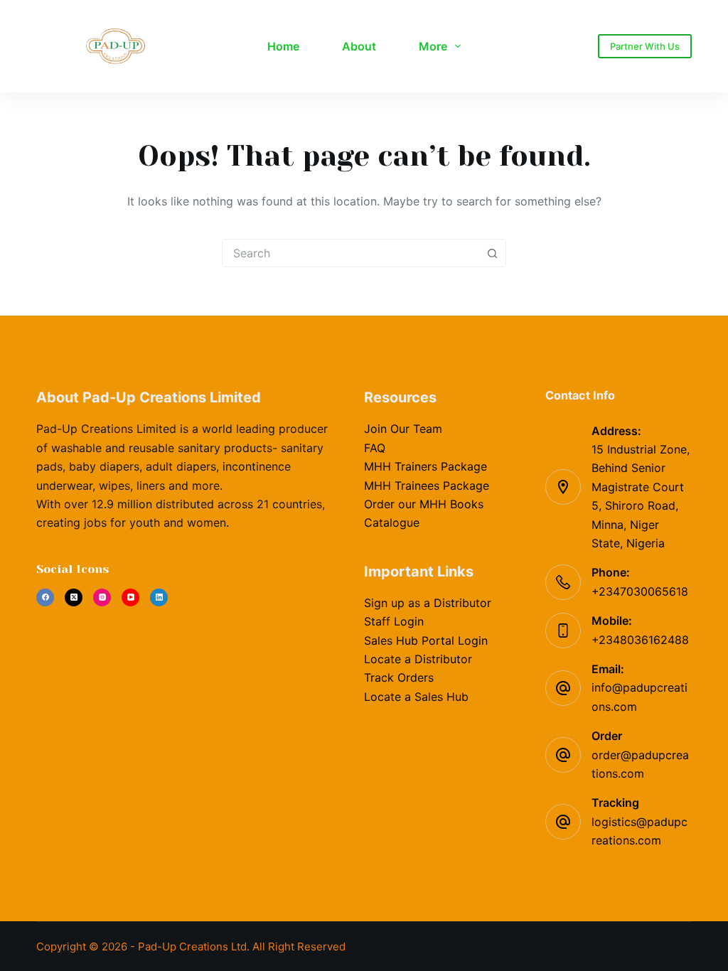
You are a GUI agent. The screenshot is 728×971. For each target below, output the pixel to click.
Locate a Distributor (418, 659)
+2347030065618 (640, 591)
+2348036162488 (640, 640)
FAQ (374, 448)
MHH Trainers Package (425, 466)
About (359, 46)
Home (283, 46)
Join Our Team (403, 429)
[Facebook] (45, 597)
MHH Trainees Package (426, 485)
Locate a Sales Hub (416, 697)
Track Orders (399, 677)
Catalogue (391, 522)
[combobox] (350, 253)
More (433, 46)
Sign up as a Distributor (427, 603)
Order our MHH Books (423, 504)
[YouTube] (130, 597)
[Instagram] (102, 597)
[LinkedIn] (159, 597)
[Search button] (491, 253)
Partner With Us (645, 46)
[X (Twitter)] (73, 597)
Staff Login (394, 621)
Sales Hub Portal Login (426, 640)
